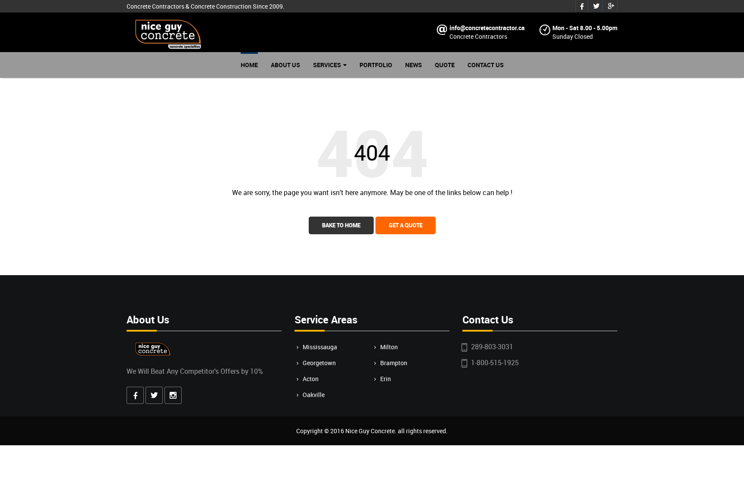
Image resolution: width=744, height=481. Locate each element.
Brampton (393, 363)
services (327, 65)
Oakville (314, 395)
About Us (285, 65)
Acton (311, 379)
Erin (385, 379)
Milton (389, 347)
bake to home (341, 225)
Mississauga (320, 347)
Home (249, 65)
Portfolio (376, 65)
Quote (445, 65)
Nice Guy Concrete (370, 431)
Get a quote (405, 225)
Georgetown (319, 363)
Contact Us (486, 65)
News (413, 65)
